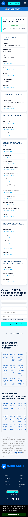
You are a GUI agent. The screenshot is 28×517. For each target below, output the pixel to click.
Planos (21, 475)
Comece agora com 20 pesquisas (14, 324)
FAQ (20, 481)
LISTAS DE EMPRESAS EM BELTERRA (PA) (5, 356)
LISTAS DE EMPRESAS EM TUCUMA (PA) (12, 382)
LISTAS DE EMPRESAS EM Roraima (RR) (12, 428)
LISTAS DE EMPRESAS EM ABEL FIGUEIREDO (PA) (13, 369)
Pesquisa (6, 481)
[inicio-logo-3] (3, 3)
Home (6, 475)
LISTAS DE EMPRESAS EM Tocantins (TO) (19, 428)
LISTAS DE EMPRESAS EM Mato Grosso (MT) (19, 418)
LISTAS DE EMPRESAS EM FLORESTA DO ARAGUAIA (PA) (21, 357)
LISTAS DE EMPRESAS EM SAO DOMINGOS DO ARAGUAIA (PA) (21, 370)
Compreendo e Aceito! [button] (14, 514)
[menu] (25, 3)
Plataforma (7, 478)
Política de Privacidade (18, 319)
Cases (20, 478)
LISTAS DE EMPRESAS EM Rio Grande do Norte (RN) (5, 428)
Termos (10, 319)
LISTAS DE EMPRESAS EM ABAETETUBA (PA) (21, 382)
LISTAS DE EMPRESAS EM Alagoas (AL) (19, 407)
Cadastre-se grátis (7, 63)
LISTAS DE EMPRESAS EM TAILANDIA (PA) (5, 382)
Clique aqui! (19, 333)
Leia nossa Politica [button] (14, 510)
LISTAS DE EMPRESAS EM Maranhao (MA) (12, 418)
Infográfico (7, 484)
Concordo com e (13, 319)
